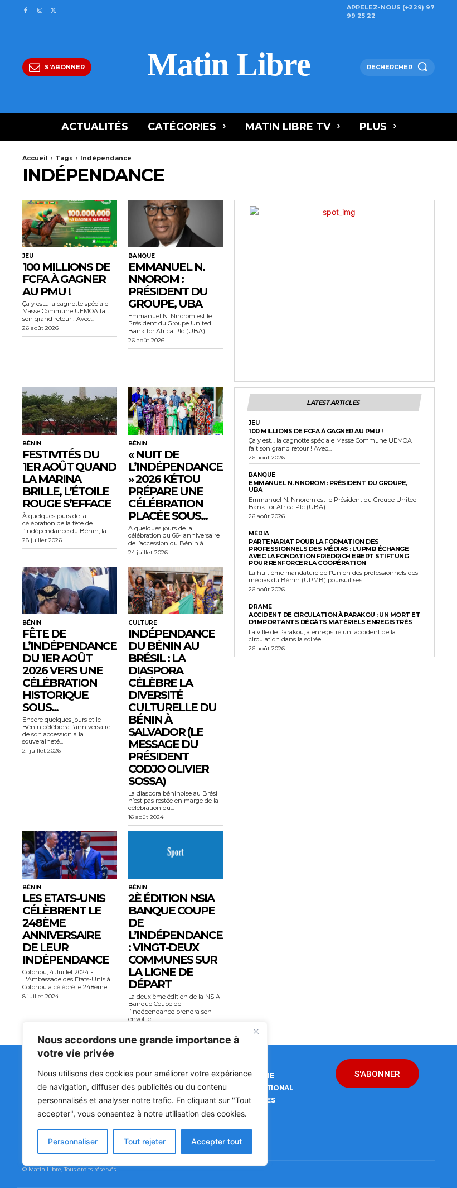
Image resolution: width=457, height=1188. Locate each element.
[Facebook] (25, 11)
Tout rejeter (145, 1141)
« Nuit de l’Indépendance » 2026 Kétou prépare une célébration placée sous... (175, 485)
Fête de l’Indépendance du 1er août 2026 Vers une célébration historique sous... (69, 670)
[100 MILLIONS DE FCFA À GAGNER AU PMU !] (69, 223)
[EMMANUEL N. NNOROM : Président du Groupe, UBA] (175, 223)
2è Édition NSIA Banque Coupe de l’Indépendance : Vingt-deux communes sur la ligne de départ (175, 941)
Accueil (35, 158)
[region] (145, 1094)
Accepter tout (216, 1141)
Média (259, 533)
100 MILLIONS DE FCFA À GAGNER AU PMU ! (66, 279)
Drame (260, 606)
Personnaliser (73, 1141)
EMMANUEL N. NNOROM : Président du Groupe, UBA (167, 285)
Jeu (27, 256)
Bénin (31, 443)
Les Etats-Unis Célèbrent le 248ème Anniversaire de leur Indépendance (65, 929)
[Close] (255, 1031)
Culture (142, 623)
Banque (141, 256)
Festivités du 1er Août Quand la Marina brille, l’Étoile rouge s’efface (69, 479)
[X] (54, 11)
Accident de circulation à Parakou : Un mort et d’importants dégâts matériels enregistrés (334, 618)
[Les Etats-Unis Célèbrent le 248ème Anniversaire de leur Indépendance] (69, 855)
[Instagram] (39, 11)
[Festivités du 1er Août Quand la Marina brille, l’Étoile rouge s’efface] (69, 411)
